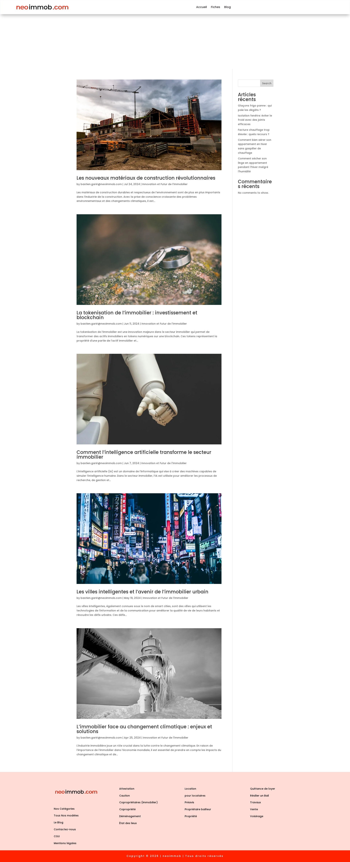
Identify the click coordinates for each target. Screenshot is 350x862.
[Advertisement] (175, 41)
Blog (227, 7)
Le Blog (58, 822)
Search (266, 83)
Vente (254, 809)
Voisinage (256, 816)
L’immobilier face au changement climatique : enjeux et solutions (144, 729)
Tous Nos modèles (66, 815)
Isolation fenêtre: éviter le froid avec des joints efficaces (255, 120)
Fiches (215, 7)
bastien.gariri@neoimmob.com (101, 184)
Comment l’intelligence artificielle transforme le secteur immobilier (144, 454)
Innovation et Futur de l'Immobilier (165, 184)
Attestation (126, 789)
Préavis (189, 802)
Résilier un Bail (259, 795)
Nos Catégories (64, 809)
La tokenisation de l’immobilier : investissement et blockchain (137, 315)
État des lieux (128, 823)
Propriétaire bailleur (198, 809)
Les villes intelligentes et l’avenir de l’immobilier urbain (142, 591)
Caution (124, 795)
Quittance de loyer (262, 789)
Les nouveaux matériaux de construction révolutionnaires (146, 178)
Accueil (201, 7)
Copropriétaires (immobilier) (138, 802)
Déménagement (130, 816)
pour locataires (195, 795)
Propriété (191, 816)
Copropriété (127, 809)
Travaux (255, 802)
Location (190, 789)
